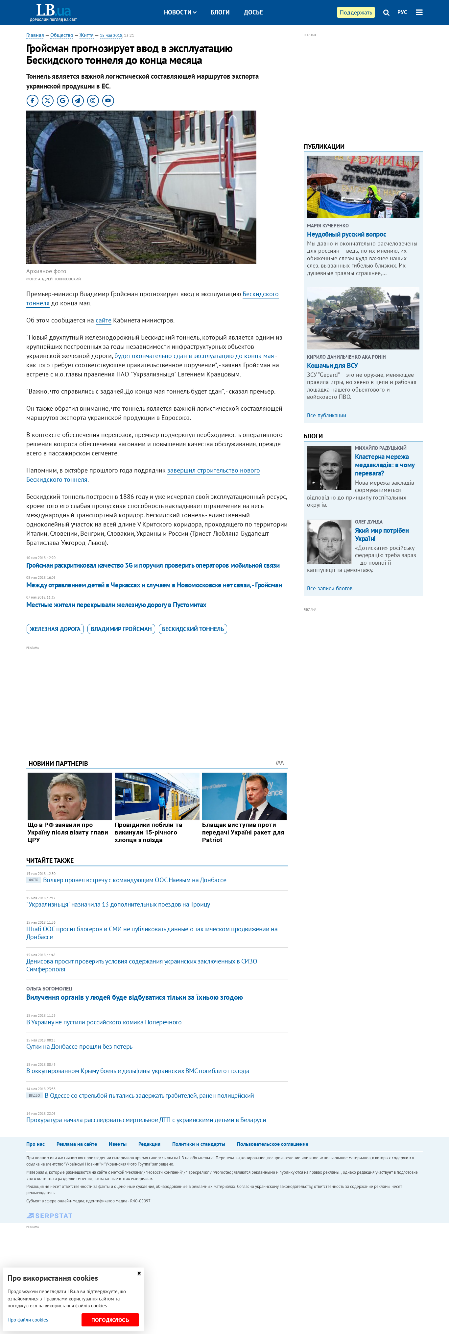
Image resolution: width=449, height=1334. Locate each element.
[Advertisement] (157, 698)
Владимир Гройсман (121, 629)
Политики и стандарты (198, 1144)
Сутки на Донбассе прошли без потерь (79, 1046)
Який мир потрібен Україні (382, 534)
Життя (87, 35)
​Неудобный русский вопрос (346, 234)
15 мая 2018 (111, 35)
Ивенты (118, 1144)
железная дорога (55, 629)
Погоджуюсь (110, 1320)
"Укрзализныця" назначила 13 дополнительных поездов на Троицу (118, 904)
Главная (35, 35)
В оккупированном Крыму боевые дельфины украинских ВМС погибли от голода (137, 1070)
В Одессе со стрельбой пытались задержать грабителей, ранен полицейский (141, 1095)
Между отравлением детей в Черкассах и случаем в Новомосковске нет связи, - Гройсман (154, 584)
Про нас (35, 1144)
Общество (61, 35)
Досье (253, 12)
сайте (103, 320)
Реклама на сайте (77, 1144)
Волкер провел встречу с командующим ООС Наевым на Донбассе (127, 880)
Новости (178, 12)
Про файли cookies (28, 1320)
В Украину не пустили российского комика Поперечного (104, 1022)
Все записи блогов (329, 588)
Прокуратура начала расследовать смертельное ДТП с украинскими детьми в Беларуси (146, 1120)
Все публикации (326, 415)
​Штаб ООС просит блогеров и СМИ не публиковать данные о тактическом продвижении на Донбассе (152, 933)
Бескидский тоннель (193, 629)
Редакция (149, 1144)
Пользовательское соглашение (272, 1144)
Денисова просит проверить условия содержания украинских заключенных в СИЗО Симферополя (141, 965)
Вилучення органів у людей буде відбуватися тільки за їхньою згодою (134, 997)
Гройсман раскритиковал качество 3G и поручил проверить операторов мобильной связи (152, 565)
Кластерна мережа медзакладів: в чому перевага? (384, 464)
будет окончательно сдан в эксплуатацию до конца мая (194, 355)
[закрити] (139, 1273)
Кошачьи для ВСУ (332, 365)
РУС (402, 12)
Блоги (220, 12)
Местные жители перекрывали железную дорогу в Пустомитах (116, 604)
